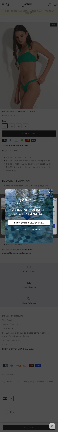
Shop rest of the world (29, 230)
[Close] (49, 192)
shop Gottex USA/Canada (29, 223)
